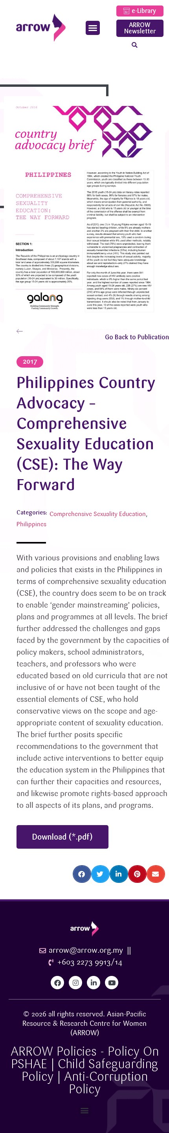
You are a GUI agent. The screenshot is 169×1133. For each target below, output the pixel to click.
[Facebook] (57, 982)
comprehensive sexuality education (98, 514)
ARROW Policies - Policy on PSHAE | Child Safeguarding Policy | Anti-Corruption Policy (85, 1070)
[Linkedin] (93, 982)
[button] (93, 28)
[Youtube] (111, 982)
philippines (31, 524)
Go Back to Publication (137, 337)
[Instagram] (75, 982)
